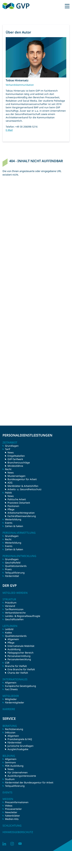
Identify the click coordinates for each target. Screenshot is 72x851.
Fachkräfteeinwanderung (22, 516)
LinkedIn (4, 843)
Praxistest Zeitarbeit (19, 502)
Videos (8, 805)
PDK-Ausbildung (14, 765)
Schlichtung (12, 825)
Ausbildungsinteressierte (22, 775)
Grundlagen (12, 445)
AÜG (10, 482)
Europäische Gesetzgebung (20, 685)
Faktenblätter (12, 815)
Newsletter (11, 812)
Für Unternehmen (18, 772)
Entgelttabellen (16, 455)
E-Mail (9, 130)
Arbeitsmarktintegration (21, 512)
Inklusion (10, 732)
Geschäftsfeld (12, 562)
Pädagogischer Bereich (20, 652)
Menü (67, 6)
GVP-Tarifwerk (15, 459)
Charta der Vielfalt (18, 672)
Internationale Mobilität (21, 645)
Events (8, 522)
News (11, 452)
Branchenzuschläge (19, 462)
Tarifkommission (14, 609)
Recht (8, 539)
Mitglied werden (15, 593)
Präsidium (10, 602)
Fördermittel (12, 576)
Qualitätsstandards (16, 566)
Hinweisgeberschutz (18, 832)
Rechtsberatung (14, 729)
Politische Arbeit (17, 499)
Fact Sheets (11, 689)
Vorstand (10, 605)
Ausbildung (14, 649)
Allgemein (13, 639)
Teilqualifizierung (15, 572)
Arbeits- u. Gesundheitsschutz (25, 489)
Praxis (8, 569)
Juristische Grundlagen (20, 745)
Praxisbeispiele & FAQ (20, 739)
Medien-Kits (12, 819)
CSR (7, 662)
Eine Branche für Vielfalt (21, 669)
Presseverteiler (13, 809)
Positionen (13, 506)
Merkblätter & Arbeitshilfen (23, 486)
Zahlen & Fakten (14, 526)
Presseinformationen (16, 802)
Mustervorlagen (16, 475)
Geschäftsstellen (14, 619)
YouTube (20, 843)
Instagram (12, 843)
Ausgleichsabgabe (18, 749)
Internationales (15, 679)
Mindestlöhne (15, 465)
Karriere (9, 709)
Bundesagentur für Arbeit (22, 479)
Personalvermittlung (19, 656)
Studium (10, 779)
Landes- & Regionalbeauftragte (22, 616)
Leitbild (9, 629)
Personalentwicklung (19, 659)
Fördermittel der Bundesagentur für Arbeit (29, 782)
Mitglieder (11, 699)
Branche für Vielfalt (16, 666)
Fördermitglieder (14, 702)
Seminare (10, 762)
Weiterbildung (13, 519)
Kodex (8, 632)
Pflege (11, 509)
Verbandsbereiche (15, 612)
